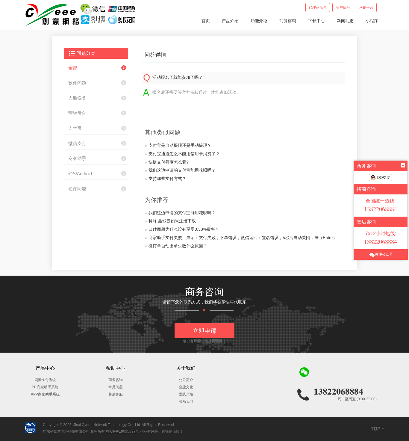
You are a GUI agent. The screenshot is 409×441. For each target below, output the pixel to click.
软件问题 (77, 82)
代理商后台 (318, 7)
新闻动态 (345, 20)
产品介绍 (230, 20)
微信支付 (77, 143)
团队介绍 (186, 394)
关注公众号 (384, 254)
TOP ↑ (377, 428)
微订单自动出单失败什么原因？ (176, 246)
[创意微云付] (81, 14)
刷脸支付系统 (45, 380)
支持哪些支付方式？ (165, 178)
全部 (72, 67)
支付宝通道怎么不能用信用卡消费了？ (182, 153)
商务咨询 (287, 20)
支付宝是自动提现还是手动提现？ (178, 145)
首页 (206, 20)
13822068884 (338, 391)
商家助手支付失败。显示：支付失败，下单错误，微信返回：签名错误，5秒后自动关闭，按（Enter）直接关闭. (243, 237)
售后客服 (115, 394)
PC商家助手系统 (45, 387)
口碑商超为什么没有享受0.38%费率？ (182, 229)
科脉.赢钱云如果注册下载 (170, 220)
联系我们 (186, 401)
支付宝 (75, 128)
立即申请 (204, 330)
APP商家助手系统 (45, 394)
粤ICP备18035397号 (122, 431)
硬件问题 (77, 188)
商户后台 (343, 7)
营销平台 (366, 7)
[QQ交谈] (381, 177)
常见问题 (115, 387)
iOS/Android (80, 173)
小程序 (372, 20)
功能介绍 (259, 20)
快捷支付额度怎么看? (167, 162)
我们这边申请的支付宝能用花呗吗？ (180, 170)
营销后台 (77, 113)
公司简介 (186, 380)
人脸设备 (77, 97)
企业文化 (186, 387)
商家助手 (77, 158)
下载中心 (316, 20)
